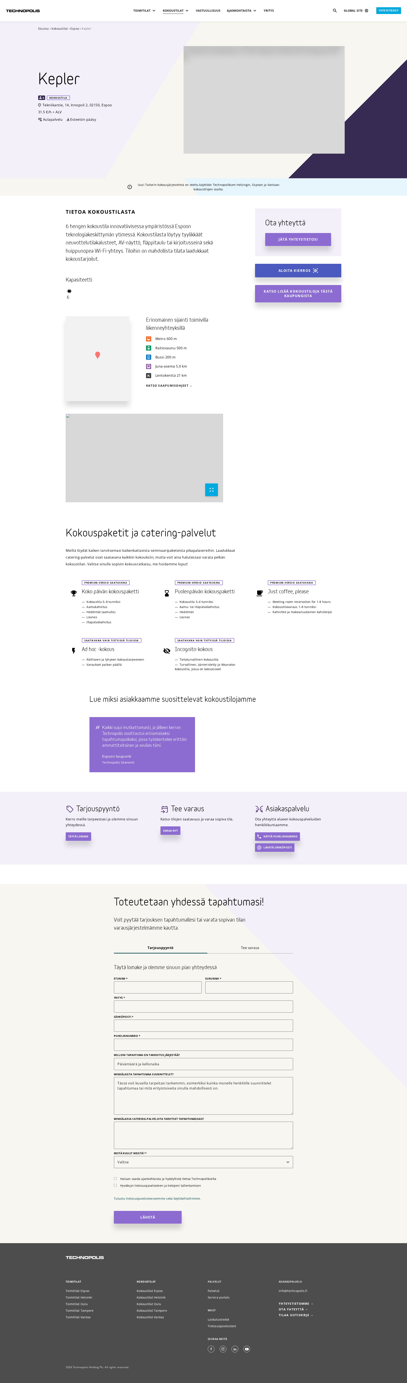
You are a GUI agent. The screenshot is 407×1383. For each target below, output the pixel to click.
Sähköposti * (124, 1017)
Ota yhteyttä (291, 1309)
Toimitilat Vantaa (78, 1317)
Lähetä (147, 1217)
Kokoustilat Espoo (150, 1291)
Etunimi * (121, 978)
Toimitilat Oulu (77, 1304)
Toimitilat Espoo (77, 1291)
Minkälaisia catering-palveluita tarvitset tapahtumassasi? (159, 1119)
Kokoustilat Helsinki (151, 1297)
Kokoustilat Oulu (149, 1304)
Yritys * (119, 998)
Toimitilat (73, 1281)
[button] (97, 355)
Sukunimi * (213, 978)
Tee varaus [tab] (250, 947)
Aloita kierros (295, 270)
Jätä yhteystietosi (298, 239)
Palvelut (213, 1291)
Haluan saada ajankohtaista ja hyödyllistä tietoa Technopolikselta (168, 1179)
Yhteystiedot (389, 10)
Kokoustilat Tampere (152, 1311)
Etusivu (43, 29)
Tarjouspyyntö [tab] (161, 947)
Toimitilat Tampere (80, 1311)
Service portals (219, 1297)
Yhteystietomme (294, 1304)
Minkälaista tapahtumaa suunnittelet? (144, 1074)
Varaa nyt (170, 831)
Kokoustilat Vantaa (150, 1317)
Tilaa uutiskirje (294, 1315)
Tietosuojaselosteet (222, 1326)
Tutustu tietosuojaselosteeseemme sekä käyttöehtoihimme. (157, 1198)
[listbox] (144, 458)
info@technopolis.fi (293, 1291)
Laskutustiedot (218, 1319)
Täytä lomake (78, 836)
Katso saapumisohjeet (167, 385)
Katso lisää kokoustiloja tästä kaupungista (298, 293)
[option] (144, 458)
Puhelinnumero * (127, 1036)
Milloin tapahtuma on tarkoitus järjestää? (147, 1055)
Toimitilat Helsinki (79, 1297)
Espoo (74, 29)
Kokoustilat (60, 29)
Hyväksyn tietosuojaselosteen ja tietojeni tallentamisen (160, 1186)
